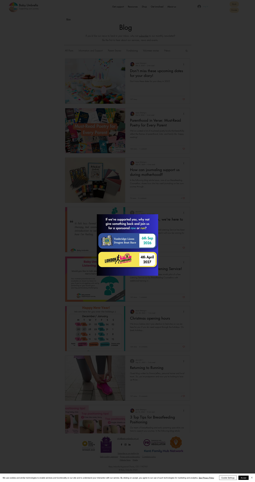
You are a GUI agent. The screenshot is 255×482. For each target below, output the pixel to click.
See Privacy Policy (206, 477)
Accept (243, 477)
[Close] (251, 478)
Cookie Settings (228, 477)
